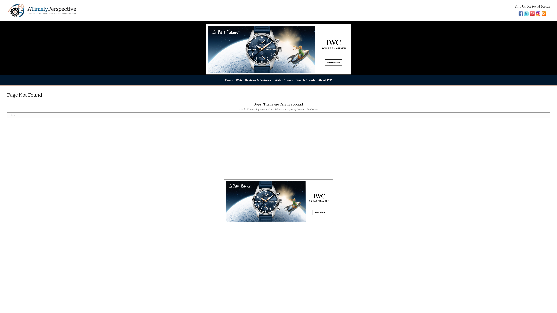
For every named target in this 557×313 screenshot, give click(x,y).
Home (229, 80)
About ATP (325, 80)
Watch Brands (305, 80)
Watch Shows (284, 80)
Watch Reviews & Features (253, 80)
